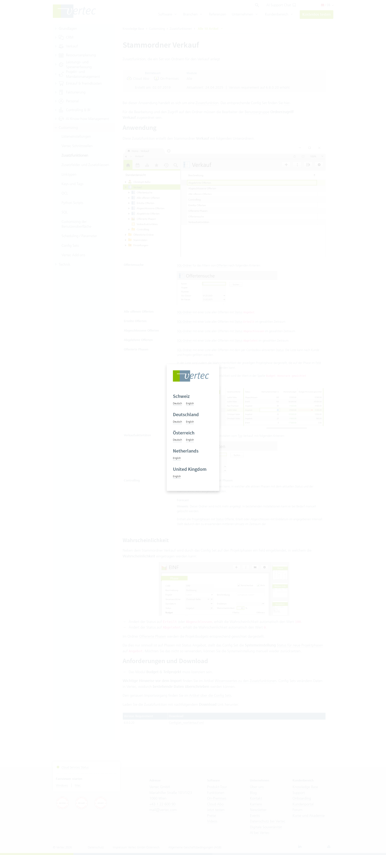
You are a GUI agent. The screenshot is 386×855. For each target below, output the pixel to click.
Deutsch (177, 403)
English (190, 403)
